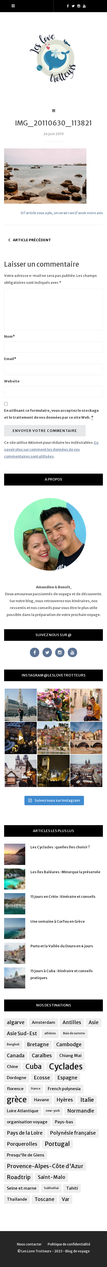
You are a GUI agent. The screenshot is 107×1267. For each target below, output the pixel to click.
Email (10, 358)
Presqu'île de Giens (25, 1155)
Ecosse (42, 1078)
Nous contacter (29, 1244)
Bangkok (13, 1044)
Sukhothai (51, 1188)
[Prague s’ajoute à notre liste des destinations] (53, 771)
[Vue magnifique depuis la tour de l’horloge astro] (86, 771)
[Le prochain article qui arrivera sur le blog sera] (86, 738)
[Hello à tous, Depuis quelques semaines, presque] (53, 705)
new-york (53, 1111)
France (35, 1088)
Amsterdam (43, 1022)
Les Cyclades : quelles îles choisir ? (60, 847)
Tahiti (72, 1188)
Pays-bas (64, 1121)
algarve (15, 1022)
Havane (41, 1099)
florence (15, 1088)
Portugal (57, 1144)
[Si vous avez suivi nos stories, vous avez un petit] (21, 705)
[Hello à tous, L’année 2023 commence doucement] (21, 771)
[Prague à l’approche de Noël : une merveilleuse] (21, 738)
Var (65, 1199)
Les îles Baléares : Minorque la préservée (65, 872)
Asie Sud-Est (22, 1033)
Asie (93, 1022)
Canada (15, 1056)
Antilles (72, 1022)
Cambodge (68, 1045)
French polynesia (64, 1088)
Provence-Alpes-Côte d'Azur (45, 1166)
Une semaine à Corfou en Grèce (57, 921)
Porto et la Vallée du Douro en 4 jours (61, 946)
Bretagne (38, 1045)
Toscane (44, 1199)
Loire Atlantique (22, 1110)
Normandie (80, 1111)
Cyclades (66, 1067)
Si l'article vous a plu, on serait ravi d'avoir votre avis (62, 213)
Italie (87, 1099)
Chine (12, 1066)
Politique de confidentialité (69, 1244)
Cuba (34, 1067)
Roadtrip (18, 1177)
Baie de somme (74, 1033)
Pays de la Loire (25, 1133)
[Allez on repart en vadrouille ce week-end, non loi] (86, 705)
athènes (50, 1033)
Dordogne (16, 1077)
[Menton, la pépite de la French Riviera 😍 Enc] (53, 738)
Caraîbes (42, 1056)
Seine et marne (21, 1188)
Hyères (65, 1100)
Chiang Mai (70, 1055)
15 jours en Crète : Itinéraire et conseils (62, 896)
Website (11, 381)
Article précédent (32, 240)
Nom (9, 336)
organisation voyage (27, 1121)
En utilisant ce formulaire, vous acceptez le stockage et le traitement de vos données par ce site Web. (51, 414)
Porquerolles (22, 1144)
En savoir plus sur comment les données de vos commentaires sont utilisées (51, 449)
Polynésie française (73, 1133)
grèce (17, 1100)
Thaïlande (17, 1199)
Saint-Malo (51, 1177)
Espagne (67, 1078)
